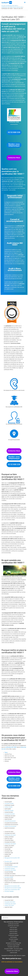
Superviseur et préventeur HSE (12, 889)
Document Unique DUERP (13, 944)
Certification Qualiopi (10, 868)
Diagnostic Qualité (9, 810)
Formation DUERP (9, 877)
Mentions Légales (21, 955)
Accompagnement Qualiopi (11, 866)
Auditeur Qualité (8, 807)
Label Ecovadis (13, 952)
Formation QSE (8, 861)
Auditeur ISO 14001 (9, 905)
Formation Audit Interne (13, 946)
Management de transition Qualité (13, 887)
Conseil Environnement (10, 821)
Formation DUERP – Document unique (13, 948)
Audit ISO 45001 (13, 931)
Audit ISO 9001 (13, 927)
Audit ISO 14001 (13, 929)
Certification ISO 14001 (10, 835)
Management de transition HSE (12, 857)
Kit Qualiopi (13, 941)
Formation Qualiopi (9, 891)
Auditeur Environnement (10, 826)
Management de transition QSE (12, 886)
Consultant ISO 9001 (10, 814)
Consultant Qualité (9, 803)
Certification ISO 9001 (13, 923)
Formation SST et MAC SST (13, 950)
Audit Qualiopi (13, 937)
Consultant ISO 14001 (10, 902)
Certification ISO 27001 (10, 870)
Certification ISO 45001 (10, 843)
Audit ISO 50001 (13, 933)
